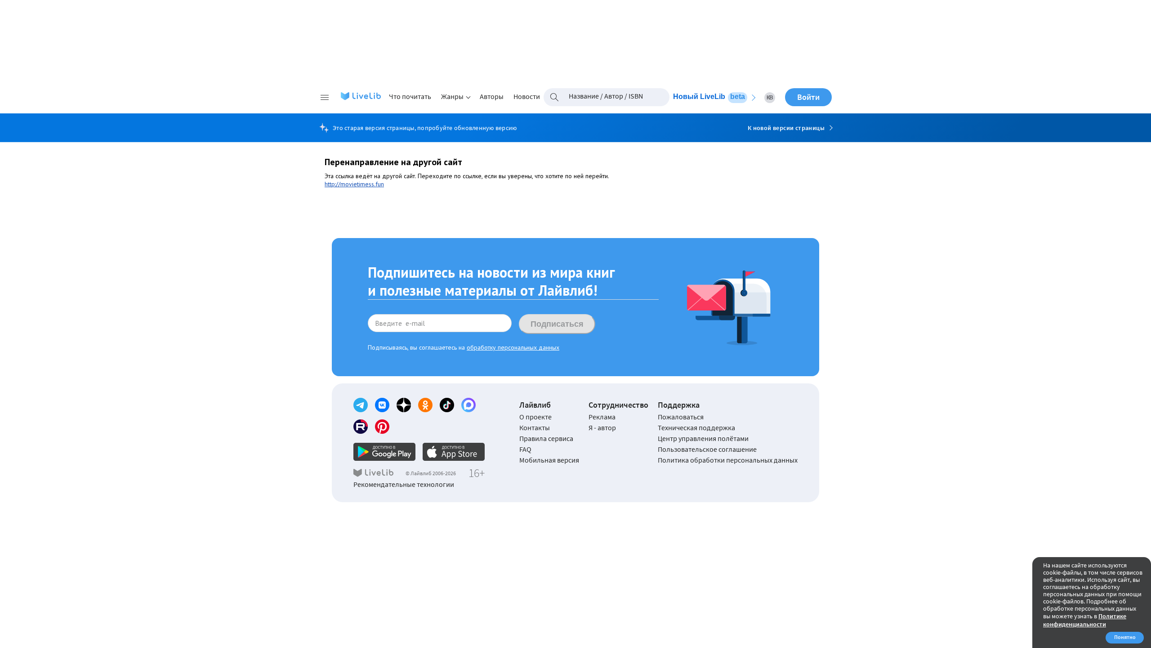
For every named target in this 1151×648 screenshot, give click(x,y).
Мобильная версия (549, 459)
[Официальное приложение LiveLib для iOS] (454, 452)
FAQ (525, 449)
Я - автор (602, 427)
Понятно (1125, 637)
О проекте (535, 416)
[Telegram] (360, 405)
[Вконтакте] (382, 405)
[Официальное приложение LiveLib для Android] (384, 452)
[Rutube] (360, 426)
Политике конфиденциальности (1084, 620)
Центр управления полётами (703, 438)
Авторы (492, 96)
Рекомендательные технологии (403, 484)
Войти (808, 97)
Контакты (534, 427)
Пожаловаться (681, 416)
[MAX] (468, 405)
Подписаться (557, 324)
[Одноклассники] (425, 405)
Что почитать (410, 96)
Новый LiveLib (709, 96)
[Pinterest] (382, 426)
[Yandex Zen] (404, 405)
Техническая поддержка (696, 427)
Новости (526, 96)
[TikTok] (447, 405)
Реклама (602, 416)
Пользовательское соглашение (707, 449)
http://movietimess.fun (354, 184)
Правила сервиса (546, 438)
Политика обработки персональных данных (728, 459)
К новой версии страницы (786, 128)
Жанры (452, 96)
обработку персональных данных (513, 347)
